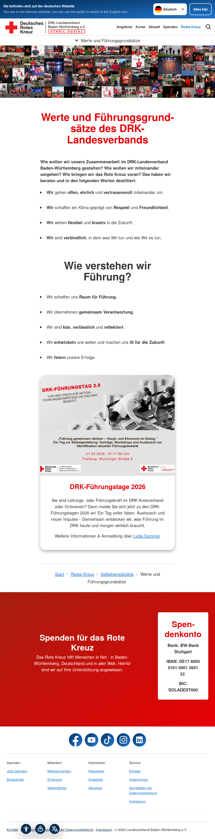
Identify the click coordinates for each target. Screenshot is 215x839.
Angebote (124, 26)
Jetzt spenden (17, 771)
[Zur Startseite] (45, 27)
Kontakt (134, 771)
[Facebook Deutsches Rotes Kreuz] (75, 740)
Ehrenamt (54, 779)
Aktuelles (95, 787)
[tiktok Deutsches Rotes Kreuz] (107, 740)
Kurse (140, 26)
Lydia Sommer (146, 536)
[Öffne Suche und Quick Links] (208, 27)
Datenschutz (138, 779)
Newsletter (96, 771)
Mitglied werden (59, 771)
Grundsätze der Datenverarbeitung (143, 790)
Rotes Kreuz (191, 26)
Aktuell (154, 26)
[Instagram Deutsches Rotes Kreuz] (123, 740)
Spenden (170, 26)
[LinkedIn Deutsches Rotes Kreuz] (139, 740)
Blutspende (15, 779)
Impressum (137, 801)
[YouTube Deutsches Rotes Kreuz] (91, 740)
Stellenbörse (56, 787)
